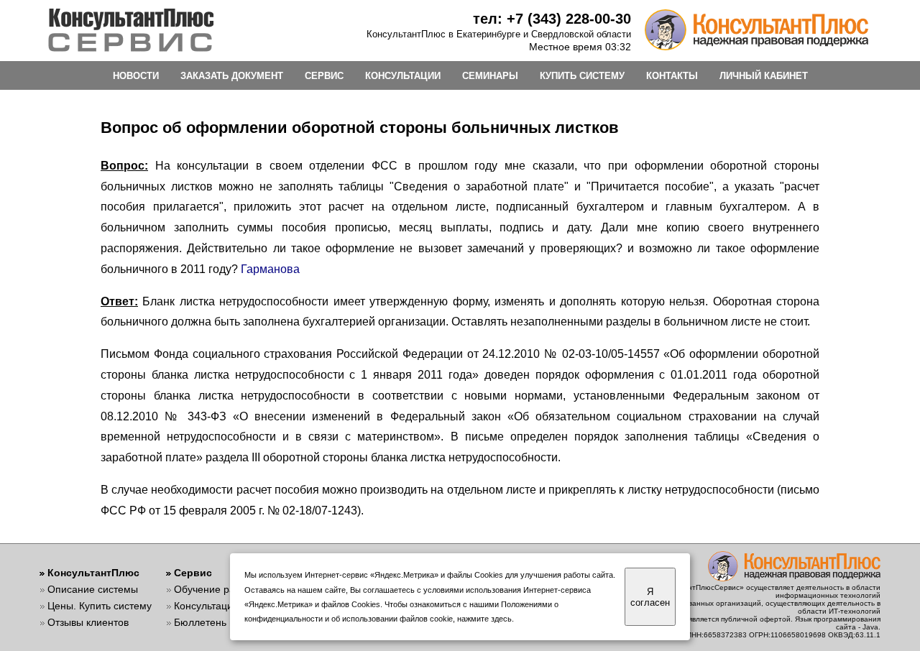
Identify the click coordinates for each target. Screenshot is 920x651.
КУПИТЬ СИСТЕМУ (582, 75)
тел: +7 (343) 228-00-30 (552, 19)
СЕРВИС (324, 75)
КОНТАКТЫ (672, 75)
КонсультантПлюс (93, 572)
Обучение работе (215, 589)
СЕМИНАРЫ (490, 75)
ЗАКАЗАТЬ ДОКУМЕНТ (231, 75)
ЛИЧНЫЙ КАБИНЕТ (763, 75)
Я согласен (650, 597)
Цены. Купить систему (99, 605)
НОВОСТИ (136, 75)
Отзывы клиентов (88, 622)
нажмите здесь (484, 618)
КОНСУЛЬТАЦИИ (403, 75)
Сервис (193, 572)
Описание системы (92, 589)
